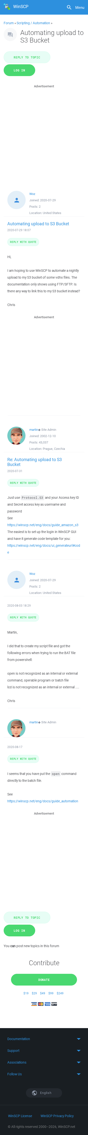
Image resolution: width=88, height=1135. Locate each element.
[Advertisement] (44, 133)
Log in (19, 70)
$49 (42, 993)
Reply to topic (27, 57)
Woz (32, 194)
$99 (51, 993)
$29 (34, 993)
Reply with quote (23, 242)
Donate (44, 980)
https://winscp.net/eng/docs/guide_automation (42, 801)
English (45, 1093)
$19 (26, 993)
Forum (9, 23)
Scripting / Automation (33, 23)
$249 (60, 993)
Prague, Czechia (54, 449)
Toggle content (44, 1039)
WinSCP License (20, 1116)
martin (33, 430)
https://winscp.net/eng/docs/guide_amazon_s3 (42, 525)
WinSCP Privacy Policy (57, 1116)
